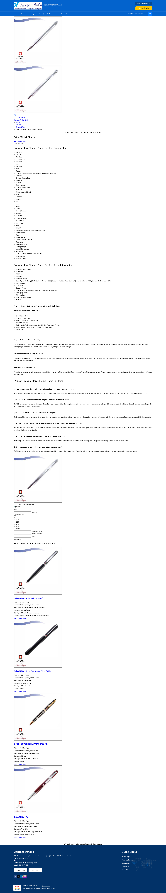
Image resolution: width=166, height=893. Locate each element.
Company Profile (35, 14)
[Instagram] (25, 878)
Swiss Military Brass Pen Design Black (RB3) (32, 671)
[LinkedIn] (21, 878)
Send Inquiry (145, 8)
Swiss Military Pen (21, 817)
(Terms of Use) (46, 886)
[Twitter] (18, 878)
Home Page (20, 14)
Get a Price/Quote (20, 141)
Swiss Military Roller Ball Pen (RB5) (28, 598)
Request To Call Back (21, 120)
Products (19, 125)
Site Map (125, 870)
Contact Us (64, 14)
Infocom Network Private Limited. (46, 888)
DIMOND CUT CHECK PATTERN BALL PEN (31, 744)
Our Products (51, 14)
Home (18, 122)
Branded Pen (20, 127)
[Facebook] (15, 878)
